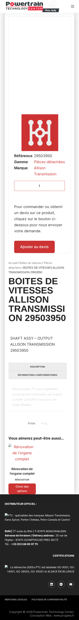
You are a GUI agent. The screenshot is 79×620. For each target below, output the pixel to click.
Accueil (12, 262)
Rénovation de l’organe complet (22, 471)
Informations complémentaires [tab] (37, 375)
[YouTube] (61, 584)
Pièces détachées (49, 162)
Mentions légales (16, 599)
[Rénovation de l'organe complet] (22, 453)
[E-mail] (70, 584)
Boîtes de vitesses (30, 262)
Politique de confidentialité (49, 599)
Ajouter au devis (34, 247)
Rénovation (22, 479)
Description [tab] (37, 366)
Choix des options (22, 489)
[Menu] (72, 6)
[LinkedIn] (51, 584)
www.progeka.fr (64, 615)
